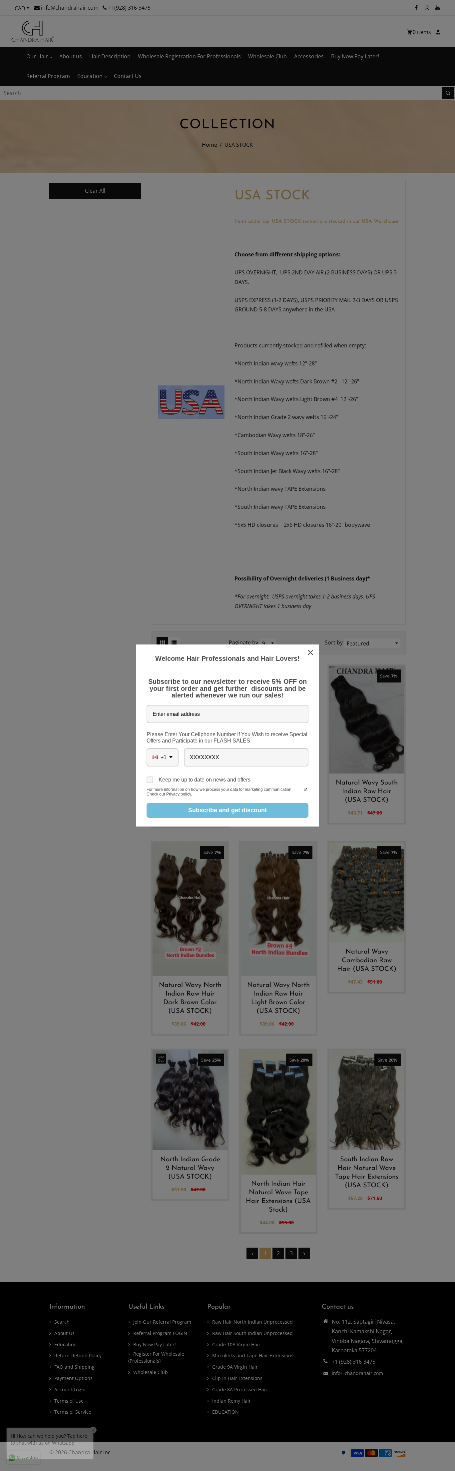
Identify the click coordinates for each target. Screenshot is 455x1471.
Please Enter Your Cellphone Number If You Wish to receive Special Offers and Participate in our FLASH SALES (227, 737)
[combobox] (163, 757)
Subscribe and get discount (227, 810)
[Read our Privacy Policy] (305, 790)
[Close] (311, 652)
